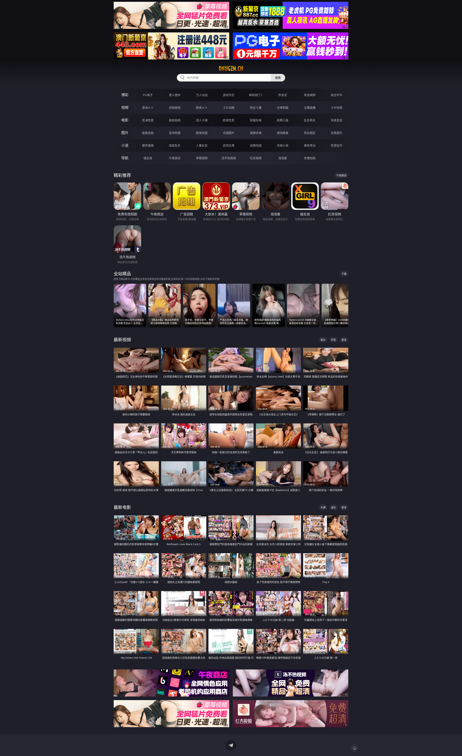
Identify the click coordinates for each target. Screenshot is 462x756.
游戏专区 (228, 95)
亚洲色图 (174, 133)
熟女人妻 (255, 108)
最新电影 (122, 507)
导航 (124, 158)
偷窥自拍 (148, 133)
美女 (323, 339)
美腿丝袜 (255, 133)
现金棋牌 (309, 95)
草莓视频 (202, 158)
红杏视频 (255, 158)
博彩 (124, 94)
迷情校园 (255, 145)
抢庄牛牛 (336, 95)
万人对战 (202, 95)
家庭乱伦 (174, 145)
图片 (124, 132)
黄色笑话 (309, 145)
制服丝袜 (255, 120)
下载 (343, 273)
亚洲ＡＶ (148, 108)
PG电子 (148, 95)
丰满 (323, 507)
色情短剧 (309, 158)
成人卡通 (202, 120)
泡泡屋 (282, 158)
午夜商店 (174, 158)
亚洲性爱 (148, 120)
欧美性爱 (228, 120)
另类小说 (282, 145)
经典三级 (282, 120)
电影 (124, 120)
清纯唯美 (282, 133)
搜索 (278, 78)
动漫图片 (228, 133)
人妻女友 (202, 145)
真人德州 (174, 95)
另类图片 (336, 133)
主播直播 (309, 108)
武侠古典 (228, 145)
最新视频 (122, 339)
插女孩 (147, 158)
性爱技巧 (336, 145)
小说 (124, 145)
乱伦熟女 (309, 120)
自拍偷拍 (174, 108)
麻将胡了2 (255, 95)
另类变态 (336, 120)
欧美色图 (202, 133)
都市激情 (148, 145)
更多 (343, 339)
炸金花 (282, 95)
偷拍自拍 (174, 120)
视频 (124, 107)
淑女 (333, 507)
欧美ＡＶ (202, 108)
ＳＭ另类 (336, 108)
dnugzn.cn (231, 68)
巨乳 (333, 339)
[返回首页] (354, 748)
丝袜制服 (282, 108)
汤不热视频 (228, 158)
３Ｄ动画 (228, 108)
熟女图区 (309, 133)
